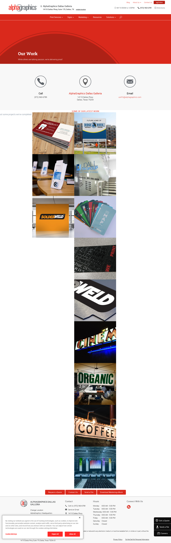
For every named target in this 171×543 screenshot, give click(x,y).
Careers (164, 533)
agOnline (159, 2)
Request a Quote (55, 492)
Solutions (110, 17)
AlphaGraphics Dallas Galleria (85, 93)
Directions (161, 8)
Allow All (72, 534)
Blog (128, 2)
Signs (69, 17)
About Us (136, 2)
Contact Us (148, 2)
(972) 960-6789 (145, 8)
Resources (97, 17)
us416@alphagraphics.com (130, 97)
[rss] (129, 506)
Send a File (164, 527)
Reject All (55, 534)
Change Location (36, 510)
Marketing (83, 17)
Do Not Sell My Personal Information (137, 539)
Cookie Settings (11, 534)
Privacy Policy (117, 539)
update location (81, 9)
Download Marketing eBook (111, 492)
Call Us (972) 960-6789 (76, 506)
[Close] (79, 517)
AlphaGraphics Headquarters (41, 513)
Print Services (55, 17)
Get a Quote (164, 520)
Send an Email (73, 509)
